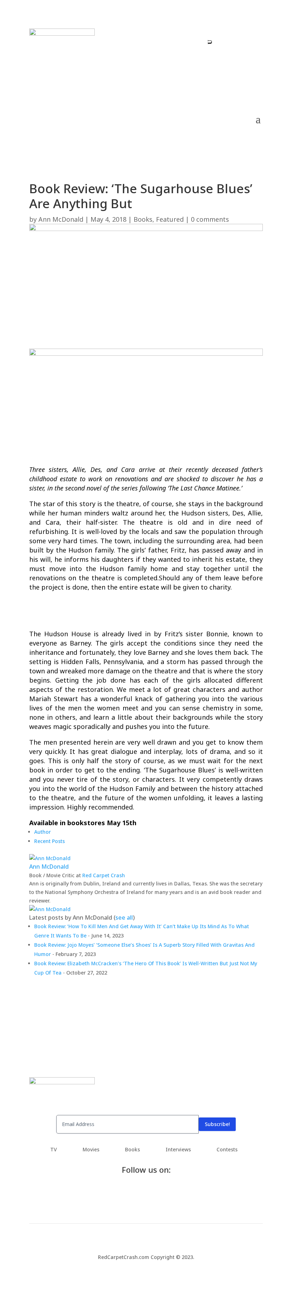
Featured (170, 219)
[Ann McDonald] (50, 858)
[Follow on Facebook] (222, 39)
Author (42, 831)
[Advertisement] (146, 332)
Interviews (178, 1150)
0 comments (210, 219)
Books (143, 219)
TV (53, 1150)
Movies (91, 1150)
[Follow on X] (236, 39)
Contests (227, 1150)
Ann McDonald (60, 219)
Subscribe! (217, 1124)
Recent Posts (49, 841)
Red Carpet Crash (103, 875)
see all (124, 917)
